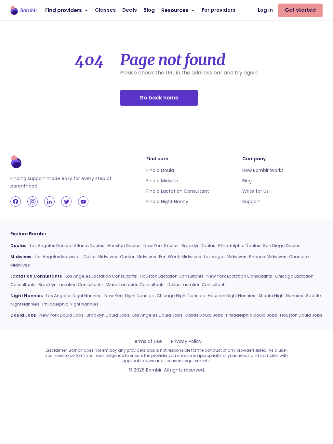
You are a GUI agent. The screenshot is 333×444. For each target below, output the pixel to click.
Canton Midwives (138, 257)
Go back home (159, 97)
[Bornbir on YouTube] (83, 201)
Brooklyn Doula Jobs (108, 315)
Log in (265, 10)
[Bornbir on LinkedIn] (49, 201)
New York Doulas (161, 245)
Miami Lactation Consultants (135, 284)
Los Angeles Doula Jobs (157, 315)
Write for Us (255, 191)
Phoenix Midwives (267, 257)
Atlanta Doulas (89, 245)
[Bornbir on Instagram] (32, 201)
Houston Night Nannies (231, 296)
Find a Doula (160, 170)
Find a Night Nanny (167, 201)
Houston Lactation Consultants (172, 276)
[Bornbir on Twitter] (66, 201)
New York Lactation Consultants (239, 276)
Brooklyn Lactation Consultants (70, 284)
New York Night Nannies (129, 296)
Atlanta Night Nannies (280, 296)
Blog (149, 10)
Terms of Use (147, 341)
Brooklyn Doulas (198, 245)
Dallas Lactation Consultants (197, 284)
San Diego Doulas (281, 245)
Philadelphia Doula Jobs (251, 315)
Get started (300, 10)
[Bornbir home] (23, 10)
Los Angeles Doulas (50, 245)
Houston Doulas (123, 245)
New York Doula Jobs (61, 315)
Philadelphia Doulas (239, 245)
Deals (129, 10)
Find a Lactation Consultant (177, 191)
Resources (175, 10)
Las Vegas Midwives (225, 257)
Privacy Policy (186, 341)
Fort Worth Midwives (180, 257)
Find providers (63, 10)
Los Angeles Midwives (58, 257)
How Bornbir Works (263, 170)
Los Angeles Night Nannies (73, 296)
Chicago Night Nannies (181, 296)
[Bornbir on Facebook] (15, 201)
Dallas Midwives (100, 257)
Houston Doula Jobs (301, 315)
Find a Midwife (162, 180)
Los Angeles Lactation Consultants (101, 276)
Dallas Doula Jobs (204, 315)
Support (251, 201)
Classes (105, 10)
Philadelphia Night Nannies (70, 304)
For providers (218, 10)
